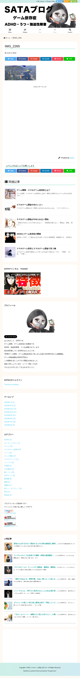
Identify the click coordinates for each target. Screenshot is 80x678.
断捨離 (8, 479)
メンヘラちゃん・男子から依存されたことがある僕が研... (35, 591)
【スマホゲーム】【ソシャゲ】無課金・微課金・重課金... (35, 567)
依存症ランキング (10, 520)
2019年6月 (9, 425)
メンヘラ (9, 462)
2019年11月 (10, 409)
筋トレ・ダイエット (13, 488)
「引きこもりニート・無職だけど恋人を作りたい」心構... (35, 614)
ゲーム (8, 446)
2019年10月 (10, 412)
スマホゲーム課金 (12, 449)
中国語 (8, 466)
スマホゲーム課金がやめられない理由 (33, 219)
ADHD (7, 440)
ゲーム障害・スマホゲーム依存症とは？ (33, 190)
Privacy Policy (51, 1)
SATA (72, 158)
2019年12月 (10, 405)
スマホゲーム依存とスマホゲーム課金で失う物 (36, 248)
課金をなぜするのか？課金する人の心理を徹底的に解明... (35, 543)
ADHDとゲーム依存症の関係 (29, 234)
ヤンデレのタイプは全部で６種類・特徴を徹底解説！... (34, 555)
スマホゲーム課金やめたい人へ (30, 205)
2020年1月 (9, 402)
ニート (8, 453)
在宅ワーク (9, 475)
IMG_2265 (17, 38)
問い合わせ (41, 1)
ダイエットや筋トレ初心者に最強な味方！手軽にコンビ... (35, 602)
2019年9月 (10, 415)
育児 (7, 492)
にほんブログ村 (10, 513)
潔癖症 (8, 485)
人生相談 (9, 469)
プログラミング (11, 459)
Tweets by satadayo (11, 384)
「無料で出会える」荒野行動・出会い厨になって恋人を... (35, 579)
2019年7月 (10, 422)
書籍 (7, 482)
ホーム (8, 38)
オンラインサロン (12, 443)
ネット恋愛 (10, 456)
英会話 (8, 495)
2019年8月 (10, 418)
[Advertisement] (40, 103)
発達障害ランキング (10, 526)
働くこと (9, 472)
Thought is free (52, 671)
